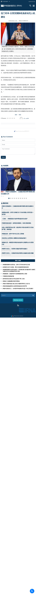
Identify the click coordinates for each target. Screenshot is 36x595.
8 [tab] (22, 198)
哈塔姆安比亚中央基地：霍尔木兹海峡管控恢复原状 (16, 267)
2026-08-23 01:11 (7, 220)
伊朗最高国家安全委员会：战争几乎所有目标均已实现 (16, 264)
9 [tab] (24, 198)
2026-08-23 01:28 (7, 209)
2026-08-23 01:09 (7, 224)
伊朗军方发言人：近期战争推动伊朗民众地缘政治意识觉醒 (18, 253)
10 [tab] (26, 198)
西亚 (20, 114)
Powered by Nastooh (18, 315)
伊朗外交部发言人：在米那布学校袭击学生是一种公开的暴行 (18, 288)
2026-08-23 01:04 (7, 235)
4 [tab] (14, 198)
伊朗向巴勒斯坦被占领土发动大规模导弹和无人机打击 (16, 283)
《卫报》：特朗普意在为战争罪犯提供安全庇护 (14, 218)
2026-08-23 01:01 (7, 239)
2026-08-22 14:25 (7, 250)
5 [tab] (16, 198)
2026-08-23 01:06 (7, 231)
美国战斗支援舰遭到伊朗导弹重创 (11, 281)
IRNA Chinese (15, 5)
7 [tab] (20, 198)
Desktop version (18, 300)
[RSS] (18, 305)
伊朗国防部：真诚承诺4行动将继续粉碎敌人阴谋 (15, 273)
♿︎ (32, 590)
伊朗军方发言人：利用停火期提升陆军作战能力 (14, 248)
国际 (16, 114)
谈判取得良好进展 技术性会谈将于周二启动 (14, 278)
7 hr (3, 196)
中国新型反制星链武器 (8, 276)
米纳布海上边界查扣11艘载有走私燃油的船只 (14, 238)
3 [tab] (12, 198)
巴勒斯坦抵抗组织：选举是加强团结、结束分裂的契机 (16, 223)
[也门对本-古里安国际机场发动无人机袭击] (18, 34)
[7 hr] (18, 179)
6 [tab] (18, 198)
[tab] (18, 260)
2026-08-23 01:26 (7, 216)
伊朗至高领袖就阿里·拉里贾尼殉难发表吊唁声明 (15, 286)
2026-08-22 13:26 (7, 254)
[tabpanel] (18, 182)
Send (3, 157)
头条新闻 (5, 165)
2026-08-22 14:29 (7, 246)
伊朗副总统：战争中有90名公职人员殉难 (13, 233)
